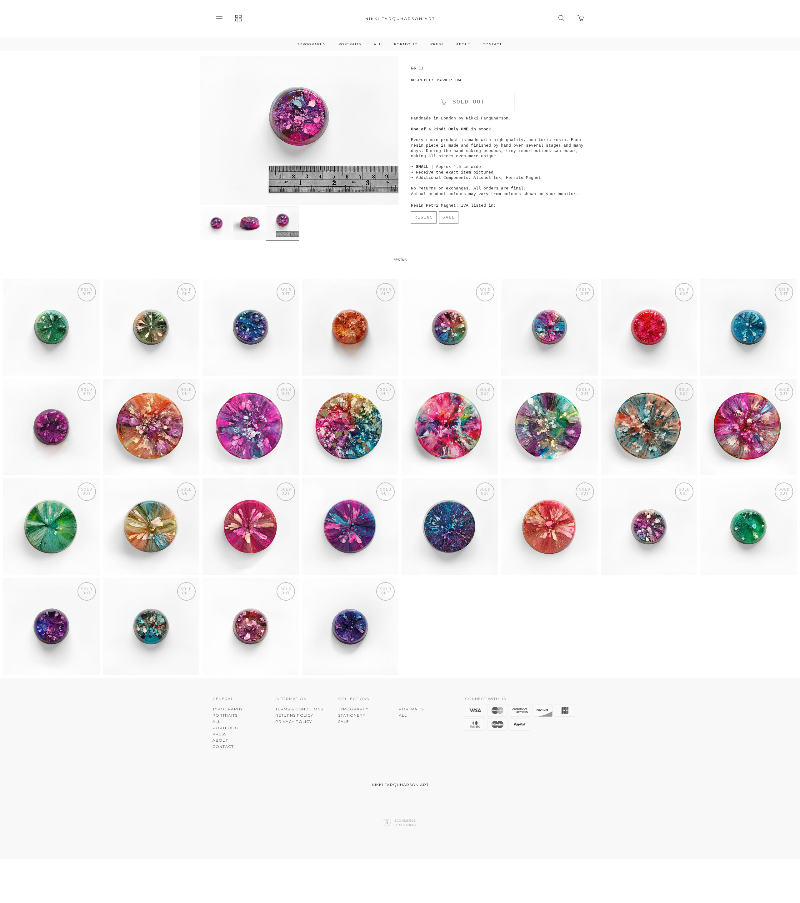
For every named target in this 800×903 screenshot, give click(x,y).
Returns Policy (294, 765)
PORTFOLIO (406, 44)
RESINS (423, 217)
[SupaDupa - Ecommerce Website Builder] (387, 872)
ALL (378, 44)
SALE (448, 217)
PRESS (437, 44)
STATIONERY (351, 765)
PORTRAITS (349, 44)
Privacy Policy (293, 771)
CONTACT (492, 44)
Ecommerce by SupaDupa (405, 872)
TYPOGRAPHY (312, 44)
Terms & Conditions (299, 758)
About (463, 44)
